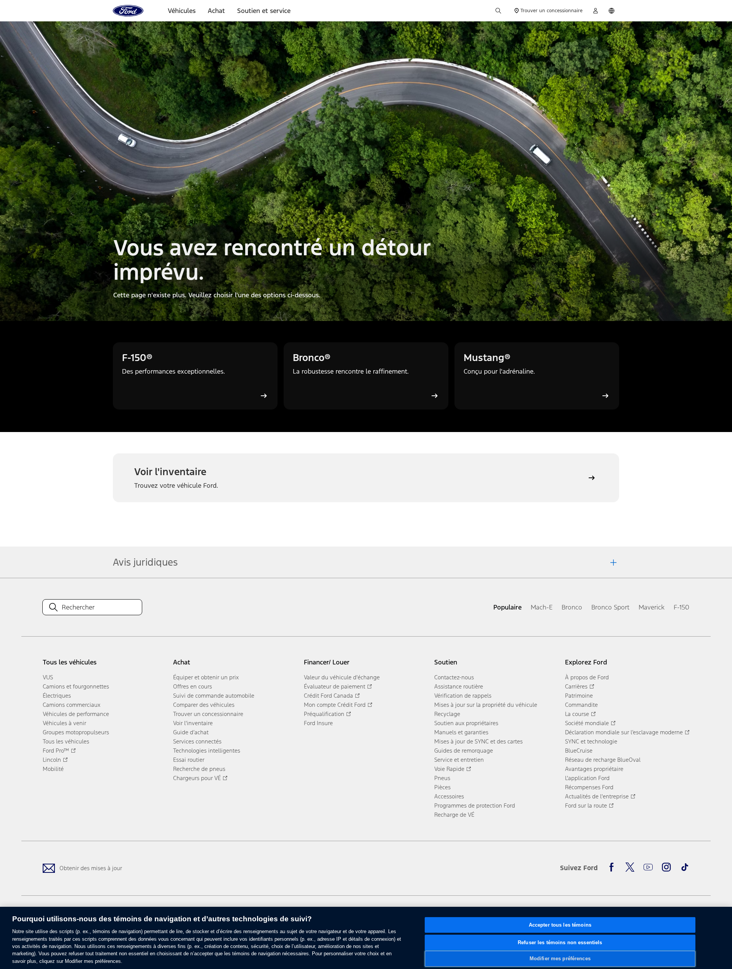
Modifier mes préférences (560, 958)
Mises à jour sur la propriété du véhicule (485, 704)
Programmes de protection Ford (474, 805)
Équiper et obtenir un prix (206, 677)
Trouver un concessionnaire (208, 713)
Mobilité (53, 768)
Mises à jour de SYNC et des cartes (478, 741)
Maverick (652, 607)
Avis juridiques (145, 562)
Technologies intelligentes (206, 750)
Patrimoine (579, 695)
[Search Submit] (53, 607)
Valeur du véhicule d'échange (342, 677)
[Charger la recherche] (498, 11)
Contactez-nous (454, 677)
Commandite (581, 704)
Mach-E (541, 607)
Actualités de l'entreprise (597, 796)
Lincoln (52, 759)
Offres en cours (192, 686)
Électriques (57, 695)
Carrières (576, 686)
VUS (48, 677)
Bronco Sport (610, 607)
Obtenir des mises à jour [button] (90, 868)
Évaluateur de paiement (334, 686)
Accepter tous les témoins (560, 925)
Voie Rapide (449, 768)
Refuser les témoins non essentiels (560, 942)
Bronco (572, 607)
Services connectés (197, 741)
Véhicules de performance (76, 713)
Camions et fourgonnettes (76, 686)
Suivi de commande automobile (213, 695)
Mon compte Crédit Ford (335, 704)
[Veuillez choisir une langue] (611, 10)
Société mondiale (587, 723)
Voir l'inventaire (193, 723)
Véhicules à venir (64, 723)
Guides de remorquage (463, 750)
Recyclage (447, 713)
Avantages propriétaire (594, 768)
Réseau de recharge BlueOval (602, 759)
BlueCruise (578, 750)
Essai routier (188, 759)
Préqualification (324, 713)
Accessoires (449, 796)
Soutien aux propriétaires (466, 723)
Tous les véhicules (66, 741)
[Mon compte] (595, 10)
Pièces (442, 787)
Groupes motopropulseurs (76, 732)
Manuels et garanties (461, 732)
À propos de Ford (587, 677)
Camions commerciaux (71, 704)
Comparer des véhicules (203, 704)
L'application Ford (587, 778)
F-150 (681, 607)
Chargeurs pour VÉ (197, 778)
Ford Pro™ (56, 750)
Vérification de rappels (462, 695)
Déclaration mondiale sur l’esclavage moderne (624, 732)
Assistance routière (458, 686)
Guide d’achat (191, 732)
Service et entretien (459, 759)
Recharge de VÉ (454, 814)
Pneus (442, 778)
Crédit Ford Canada (328, 695)
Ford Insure (318, 723)
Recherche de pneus (199, 768)
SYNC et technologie (591, 741)
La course (577, 713)
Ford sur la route (586, 805)
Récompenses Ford (589, 787)
